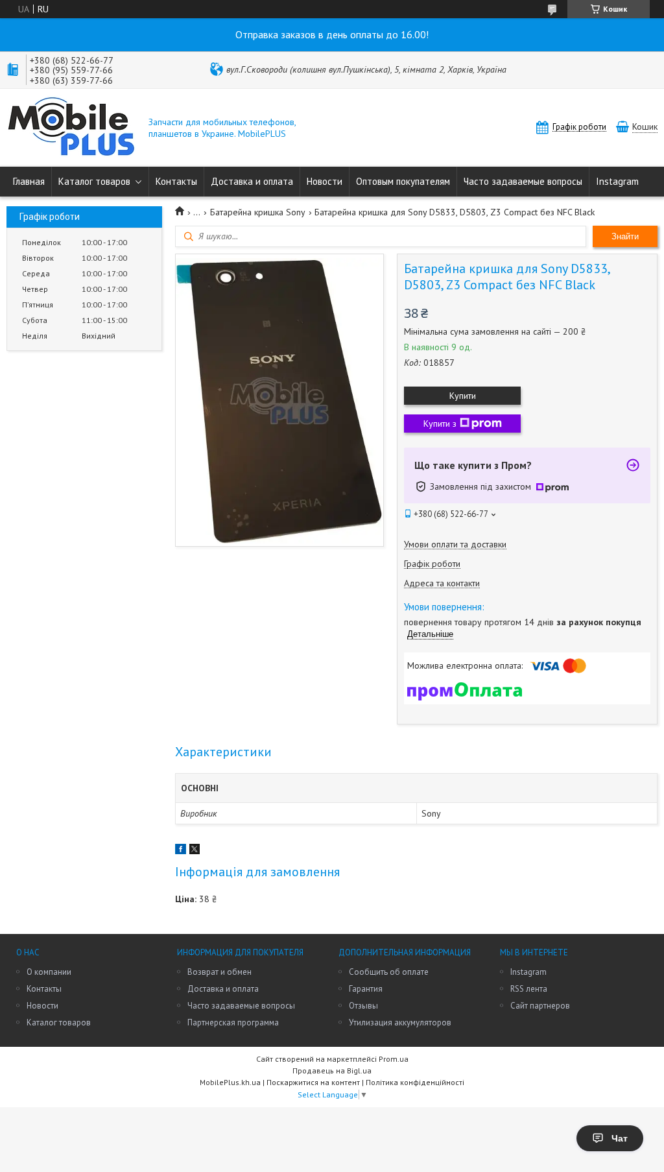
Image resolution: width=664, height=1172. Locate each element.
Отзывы (363, 1005)
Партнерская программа (233, 1022)
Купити (462, 395)
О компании (49, 971)
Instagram (617, 181)
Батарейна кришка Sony (257, 212)
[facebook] (180, 851)
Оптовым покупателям (403, 181)
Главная (29, 181)
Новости (324, 181)
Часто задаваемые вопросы (523, 181)
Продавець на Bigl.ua (332, 1070)
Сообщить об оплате (389, 971)
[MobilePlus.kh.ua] (71, 127)
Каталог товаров (94, 181)
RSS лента (528, 988)
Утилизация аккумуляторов (400, 1022)
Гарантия (366, 988)
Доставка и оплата (252, 181)
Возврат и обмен (219, 971)
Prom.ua (394, 1059)
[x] (194, 851)
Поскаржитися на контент (313, 1082)
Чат (619, 1138)
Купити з (439, 423)
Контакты (176, 181)
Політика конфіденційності (415, 1082)
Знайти (625, 236)
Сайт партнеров (540, 1005)
